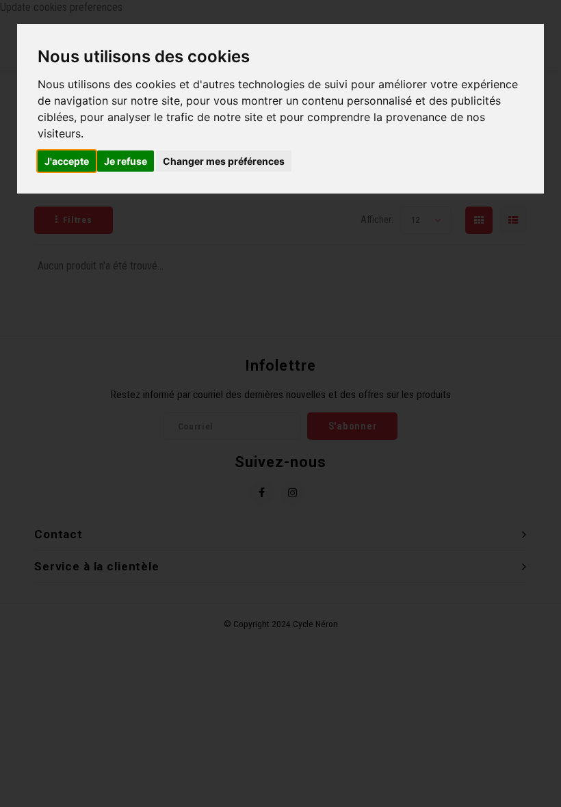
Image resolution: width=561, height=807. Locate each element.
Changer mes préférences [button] (224, 161)
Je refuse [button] (125, 161)
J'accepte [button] (66, 161)
